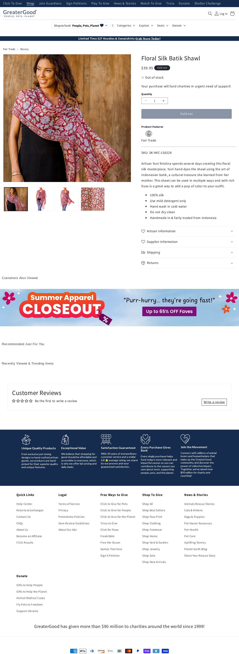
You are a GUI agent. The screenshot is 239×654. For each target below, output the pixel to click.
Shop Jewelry (151, 549)
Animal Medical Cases (30, 598)
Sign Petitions (76, 3)
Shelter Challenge (207, 3)
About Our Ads (67, 529)
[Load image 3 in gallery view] (67, 199)
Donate (184, 3)
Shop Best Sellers (153, 510)
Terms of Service (69, 504)
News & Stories (125, 3)
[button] (210, 14)
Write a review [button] (214, 402)
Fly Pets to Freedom (29, 604)
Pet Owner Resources (198, 523)
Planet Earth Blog (195, 549)
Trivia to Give (108, 523)
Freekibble (107, 536)
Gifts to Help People (29, 585)
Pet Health (191, 529)
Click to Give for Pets (114, 504)
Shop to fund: (76, 26)
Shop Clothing (151, 523)
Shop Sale (148, 555)
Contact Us (23, 516)
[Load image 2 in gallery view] (41, 199)
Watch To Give (151, 3)
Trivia (170, 3)
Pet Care (189, 536)
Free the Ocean (110, 542)
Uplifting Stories (195, 542)
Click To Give (12, 3)
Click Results (24, 542)
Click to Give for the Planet (117, 516)
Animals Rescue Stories (199, 504)
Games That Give (111, 549)
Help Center (24, 504)
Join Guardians (50, 3)
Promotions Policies (71, 516)
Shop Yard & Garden (155, 542)
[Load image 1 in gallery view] (16, 199)
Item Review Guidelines (73, 523)
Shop (30, 3)
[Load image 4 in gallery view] (92, 199)
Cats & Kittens (193, 510)
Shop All (147, 504)
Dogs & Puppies (194, 516)
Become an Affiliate (29, 536)
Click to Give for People (115, 510)
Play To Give (100, 3)
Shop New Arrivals (154, 562)
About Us (22, 529)
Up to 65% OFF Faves (169, 311)
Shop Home (149, 536)
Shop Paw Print (152, 516)
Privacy (63, 510)
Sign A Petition (110, 555)
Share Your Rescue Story (199, 555)
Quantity (146, 94)
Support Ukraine (27, 611)
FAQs (19, 523)
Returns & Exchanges (30, 510)
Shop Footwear (152, 529)
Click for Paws (109, 529)
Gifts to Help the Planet (31, 591)
